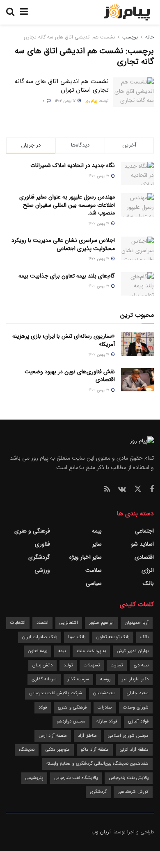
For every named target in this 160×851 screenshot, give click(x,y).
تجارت (117, 665)
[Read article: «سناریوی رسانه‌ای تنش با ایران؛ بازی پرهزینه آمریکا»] (137, 344)
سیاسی (94, 583)
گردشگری (39, 557)
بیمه (97, 530)
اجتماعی (144, 530)
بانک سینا (76, 637)
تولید (68, 665)
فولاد (43, 707)
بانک (148, 583)
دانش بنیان (42, 665)
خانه (149, 37)
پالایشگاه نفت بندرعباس (76, 777)
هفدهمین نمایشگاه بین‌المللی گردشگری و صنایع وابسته (97, 763)
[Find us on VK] (122, 489)
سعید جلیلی (138, 693)
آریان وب (101, 832)
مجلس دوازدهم (71, 721)
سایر (97, 544)
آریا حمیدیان (137, 622)
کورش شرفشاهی (133, 791)
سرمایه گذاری (44, 679)
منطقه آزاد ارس (53, 735)
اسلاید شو (142, 544)
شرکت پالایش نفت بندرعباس (55, 693)
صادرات (105, 707)
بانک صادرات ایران (39, 637)
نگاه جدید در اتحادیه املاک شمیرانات (72, 165)
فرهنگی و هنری (32, 530)
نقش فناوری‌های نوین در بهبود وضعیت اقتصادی (70, 375)
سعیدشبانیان (104, 693)
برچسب (130, 37)
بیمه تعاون (37, 651)
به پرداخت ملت (91, 651)
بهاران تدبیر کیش (133, 651)
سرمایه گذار (78, 679)
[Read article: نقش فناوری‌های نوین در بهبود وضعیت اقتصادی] (137, 379)
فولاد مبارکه (106, 721)
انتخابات (17, 622)
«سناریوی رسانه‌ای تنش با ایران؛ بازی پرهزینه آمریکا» (63, 340)
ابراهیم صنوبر (101, 622)
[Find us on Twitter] (138, 489)
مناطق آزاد (87, 735)
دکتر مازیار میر (135, 679)
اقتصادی (144, 557)
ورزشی (42, 570)
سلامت (93, 570)
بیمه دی (141, 665)
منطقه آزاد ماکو (95, 749)
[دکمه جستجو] (10, 12)
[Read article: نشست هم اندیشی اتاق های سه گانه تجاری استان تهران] (133, 92)
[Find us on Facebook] (152, 489)
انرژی (148, 570)
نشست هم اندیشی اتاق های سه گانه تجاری (69, 37)
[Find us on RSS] (107, 489)
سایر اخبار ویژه (85, 557)
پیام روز (91, 101)
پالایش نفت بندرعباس (129, 777)
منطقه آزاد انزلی (134, 749)
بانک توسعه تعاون (112, 637)
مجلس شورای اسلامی (128, 735)
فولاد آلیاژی (138, 721)
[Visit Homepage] (127, 12)
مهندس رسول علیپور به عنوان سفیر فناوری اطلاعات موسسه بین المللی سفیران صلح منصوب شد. (67, 204)
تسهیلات (92, 665)
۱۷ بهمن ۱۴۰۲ (66, 101)
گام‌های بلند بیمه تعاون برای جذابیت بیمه (66, 275)
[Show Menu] (24, 12)
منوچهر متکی (58, 749)
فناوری (42, 544)
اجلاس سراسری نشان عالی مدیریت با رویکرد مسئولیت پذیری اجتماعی (63, 244)
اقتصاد (42, 622)
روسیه (105, 679)
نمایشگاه (26, 749)
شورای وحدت (136, 707)
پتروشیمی (34, 777)
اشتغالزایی (68, 622)
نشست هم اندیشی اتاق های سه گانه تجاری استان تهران (62, 86)
